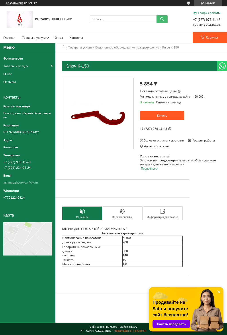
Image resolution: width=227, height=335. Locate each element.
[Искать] (162, 19)
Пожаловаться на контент (130, 330)
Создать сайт (14, 3)
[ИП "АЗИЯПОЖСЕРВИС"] (20, 19)
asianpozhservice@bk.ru (20, 182)
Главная (9, 37)
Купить (162, 115)
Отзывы (9, 82)
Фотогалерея (13, 58)
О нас (59, 37)
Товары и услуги (34, 37)
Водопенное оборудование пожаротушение (127, 47)
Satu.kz (133, 326)
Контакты (76, 37)
